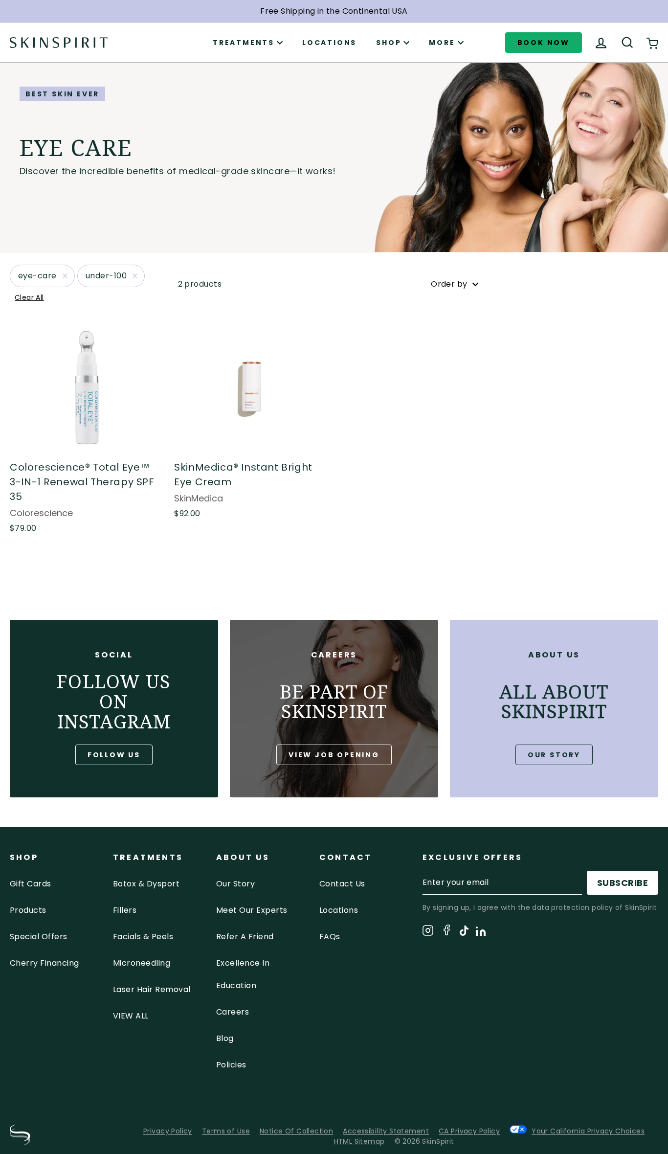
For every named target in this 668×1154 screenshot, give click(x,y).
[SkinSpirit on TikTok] (464, 932)
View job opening (334, 755)
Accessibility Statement (386, 1131)
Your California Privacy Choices (588, 1130)
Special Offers (38, 936)
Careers (232, 1012)
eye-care (37, 275)
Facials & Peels (143, 936)
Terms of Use (226, 1131)
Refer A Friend (245, 936)
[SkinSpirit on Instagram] (428, 932)
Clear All (29, 297)
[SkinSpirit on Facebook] (446, 931)
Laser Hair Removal (152, 989)
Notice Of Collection (296, 1131)
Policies (231, 1064)
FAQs (329, 936)
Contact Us (342, 883)
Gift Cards (30, 883)
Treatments (243, 42)
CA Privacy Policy (469, 1131)
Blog (225, 1038)
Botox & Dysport (146, 883)
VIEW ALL (131, 1015)
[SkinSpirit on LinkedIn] (481, 933)
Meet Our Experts (252, 910)
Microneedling (141, 963)
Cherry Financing (44, 963)
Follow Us (114, 755)
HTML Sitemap (359, 1141)
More (442, 42)
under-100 (106, 275)
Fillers (124, 910)
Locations (329, 42)
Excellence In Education (242, 974)
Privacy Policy (167, 1131)
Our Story (554, 755)
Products (28, 910)
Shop (388, 42)
